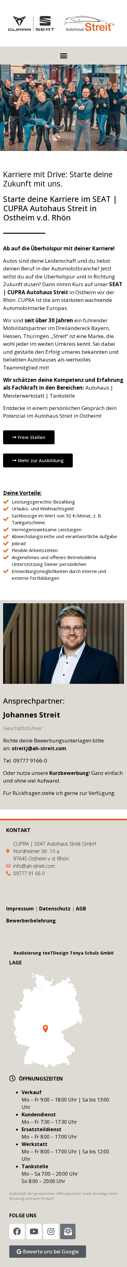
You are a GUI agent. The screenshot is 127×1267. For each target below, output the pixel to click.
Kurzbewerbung (69, 773)
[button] (63, 55)
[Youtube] (34, 1231)
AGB (81, 908)
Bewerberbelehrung (31, 920)
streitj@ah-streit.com (40, 748)
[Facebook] (17, 1231)
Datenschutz (55, 908)
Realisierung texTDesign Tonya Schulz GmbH (63, 953)
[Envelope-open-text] (68, 1231)
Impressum (20, 908)
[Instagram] (51, 1231)
